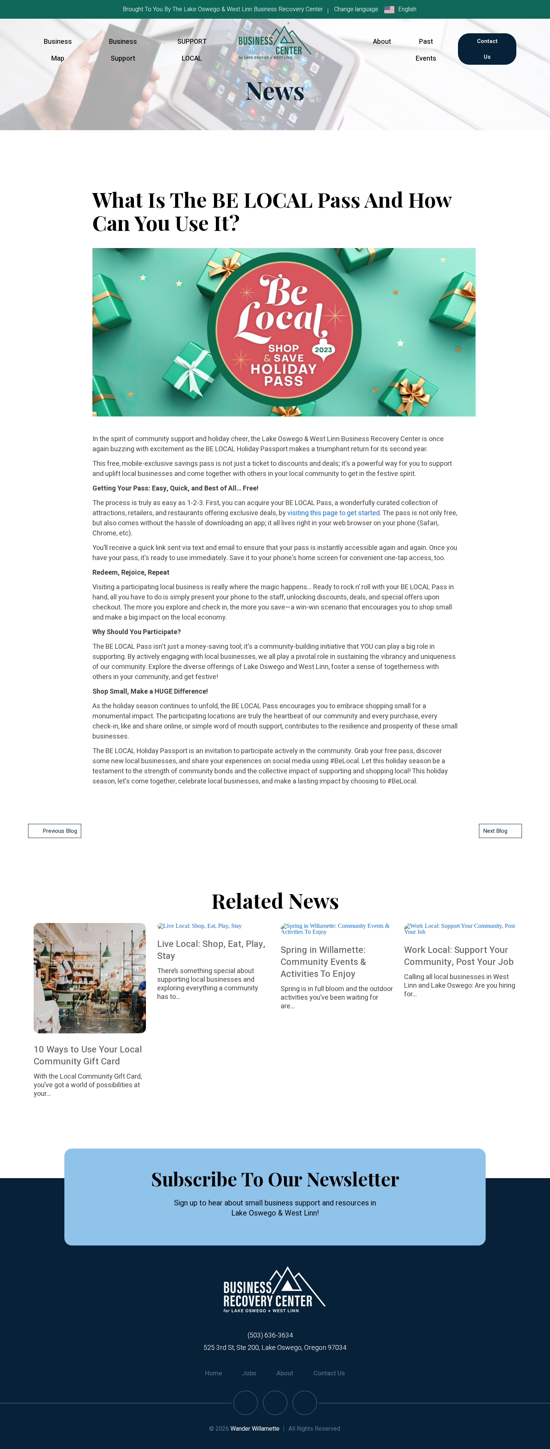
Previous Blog (60, 831)
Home (213, 1373)
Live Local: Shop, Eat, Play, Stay (211, 950)
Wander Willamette (254, 1428)
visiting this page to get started (333, 513)
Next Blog (495, 831)
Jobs (249, 1373)
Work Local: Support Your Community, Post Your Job (459, 956)
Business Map (58, 50)
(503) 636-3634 (270, 1335)
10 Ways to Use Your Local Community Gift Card (88, 1055)
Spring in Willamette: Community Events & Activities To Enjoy (323, 962)
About (382, 42)
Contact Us (487, 49)
